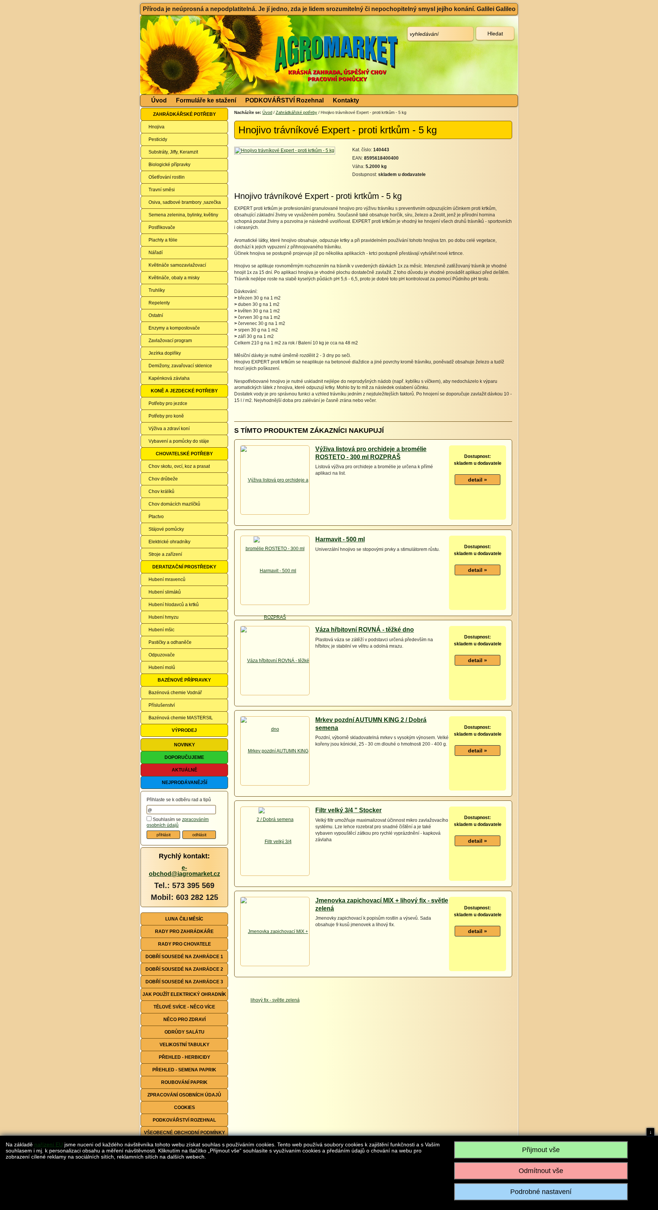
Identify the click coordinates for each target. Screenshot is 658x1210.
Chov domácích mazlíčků (174, 504)
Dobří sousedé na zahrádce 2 (184, 969)
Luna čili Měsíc (184, 919)
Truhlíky (157, 290)
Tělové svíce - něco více (184, 1007)
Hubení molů (162, 667)
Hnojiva (156, 127)
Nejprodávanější (184, 782)
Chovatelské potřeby (184, 453)
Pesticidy (158, 139)
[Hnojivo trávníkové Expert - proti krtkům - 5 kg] (285, 150)
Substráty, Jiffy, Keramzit (173, 152)
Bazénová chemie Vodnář (175, 692)
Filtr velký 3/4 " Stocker (348, 810)
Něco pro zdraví (184, 1019)
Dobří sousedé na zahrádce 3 (184, 981)
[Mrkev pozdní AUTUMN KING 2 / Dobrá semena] (275, 785)
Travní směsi (162, 189)
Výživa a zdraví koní (169, 428)
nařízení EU (48, 1144)
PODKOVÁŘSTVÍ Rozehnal (284, 100)
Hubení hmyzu (164, 617)
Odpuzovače (162, 655)
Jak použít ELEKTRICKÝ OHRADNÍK (184, 994)
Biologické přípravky (169, 164)
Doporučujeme (184, 757)
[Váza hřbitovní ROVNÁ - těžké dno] (275, 695)
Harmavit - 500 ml (340, 539)
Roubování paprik (184, 1082)
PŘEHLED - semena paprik (184, 1069)
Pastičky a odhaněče (170, 642)
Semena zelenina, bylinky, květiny (183, 215)
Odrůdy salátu (184, 1032)
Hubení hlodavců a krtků (174, 604)
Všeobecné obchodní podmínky (184, 1132)
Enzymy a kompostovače (174, 328)
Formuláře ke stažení (206, 100)
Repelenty (159, 303)
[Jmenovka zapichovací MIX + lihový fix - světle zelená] (275, 965)
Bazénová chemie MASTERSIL (181, 717)
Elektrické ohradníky (169, 541)
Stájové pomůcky (166, 529)
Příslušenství (162, 705)
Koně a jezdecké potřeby (184, 391)
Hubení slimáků (165, 592)
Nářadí (156, 252)
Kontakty (346, 100)
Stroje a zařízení (165, 554)
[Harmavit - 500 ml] (275, 570)
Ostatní (156, 315)
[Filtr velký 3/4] (275, 841)
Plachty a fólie (163, 240)
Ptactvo (156, 516)
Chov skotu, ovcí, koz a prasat (179, 466)
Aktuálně (184, 770)
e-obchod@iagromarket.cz (184, 870)
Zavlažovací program (170, 340)
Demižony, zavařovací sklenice (180, 365)
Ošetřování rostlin (167, 177)
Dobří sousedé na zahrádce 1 (184, 956)
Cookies (184, 1107)
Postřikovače (162, 227)
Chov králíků (161, 491)
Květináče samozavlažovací (177, 265)
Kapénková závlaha (169, 378)
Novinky (184, 744)
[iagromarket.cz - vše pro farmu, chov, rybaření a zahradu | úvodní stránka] (254, 54)
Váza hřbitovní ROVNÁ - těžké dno (364, 629)
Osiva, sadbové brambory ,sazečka (185, 202)
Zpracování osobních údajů (184, 1095)
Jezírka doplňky (165, 353)
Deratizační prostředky (184, 567)
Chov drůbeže (163, 479)
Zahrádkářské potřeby (184, 114)
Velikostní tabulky (184, 1044)
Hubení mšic (161, 629)
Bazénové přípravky (184, 680)
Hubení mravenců (167, 579)
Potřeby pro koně (166, 416)
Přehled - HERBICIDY (184, 1057)
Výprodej (184, 730)
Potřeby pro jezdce (168, 403)
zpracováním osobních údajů (178, 822)
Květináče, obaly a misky (174, 277)
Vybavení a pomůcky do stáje (179, 441)
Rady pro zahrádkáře (184, 931)
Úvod (159, 100)
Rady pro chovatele (184, 944)
